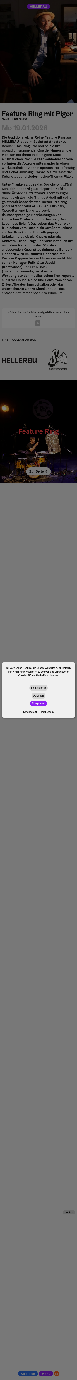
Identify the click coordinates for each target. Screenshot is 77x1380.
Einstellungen (38, 687)
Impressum (47, 712)
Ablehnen (38, 695)
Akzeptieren (38, 703)
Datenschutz (30, 712)
